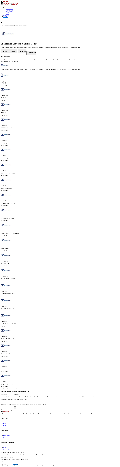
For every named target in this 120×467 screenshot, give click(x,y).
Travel (7, 14)
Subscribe (6, 17)
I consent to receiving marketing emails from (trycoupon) (14, 399)
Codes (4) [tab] (4, 82)
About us (5, 16)
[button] (61, 7)
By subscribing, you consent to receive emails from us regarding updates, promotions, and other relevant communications (28, 465)
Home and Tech (9, 9)
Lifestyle (8, 12)
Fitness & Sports (9, 10)
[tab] (4, 51)
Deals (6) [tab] (4, 83)
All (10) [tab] (3, 81)
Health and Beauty (10, 11)
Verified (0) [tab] (4, 85)
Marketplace (6, 15)
